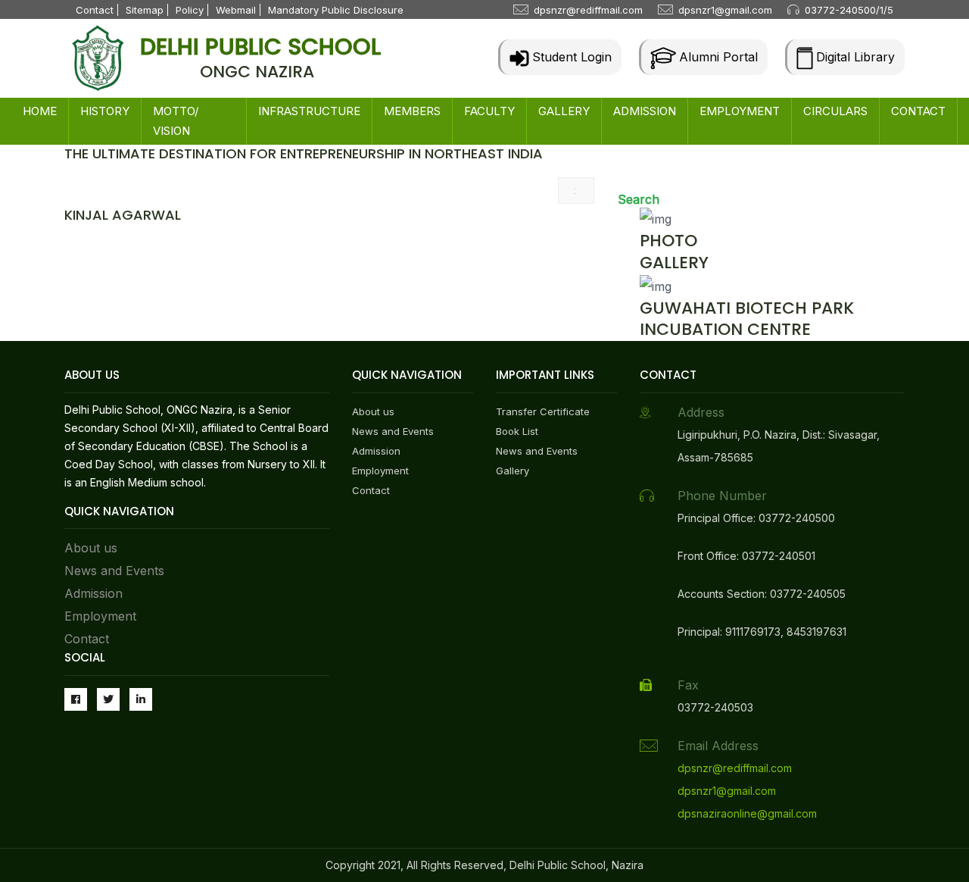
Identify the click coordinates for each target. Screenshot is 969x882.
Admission (93, 593)
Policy (190, 10)
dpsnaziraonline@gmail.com (747, 813)
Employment (100, 616)
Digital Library (853, 56)
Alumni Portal (716, 56)
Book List (517, 431)
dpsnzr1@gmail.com (725, 10)
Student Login (570, 56)
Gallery (512, 470)
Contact (95, 10)
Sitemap (145, 10)
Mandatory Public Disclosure (335, 10)
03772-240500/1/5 (849, 10)
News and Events (114, 570)
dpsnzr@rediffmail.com (588, 10)
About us (90, 547)
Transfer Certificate (543, 411)
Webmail (236, 10)
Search (638, 199)
